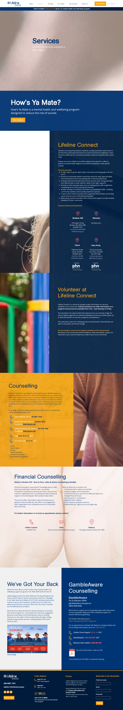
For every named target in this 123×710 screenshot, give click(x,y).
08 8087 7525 (36, 417)
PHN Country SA (29, 424)
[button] (27, 639)
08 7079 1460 (43, 429)
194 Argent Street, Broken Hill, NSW (91, 530)
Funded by (18, 424)
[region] (36, 219)
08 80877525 (31, 530)
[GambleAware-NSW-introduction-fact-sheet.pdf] (72, 652)
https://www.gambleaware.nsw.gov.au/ (82, 621)
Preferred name (101, 680)
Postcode (99, 694)
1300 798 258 (100, 627)
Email (61, 527)
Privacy (69, 676)
